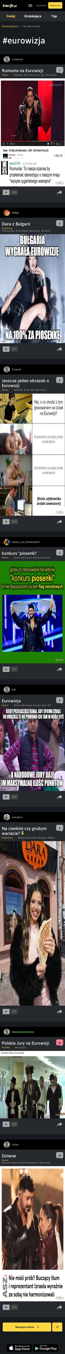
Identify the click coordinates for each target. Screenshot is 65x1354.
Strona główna (10, 26)
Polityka (6, 1047)
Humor (5, 75)
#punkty (37, 705)
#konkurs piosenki (41, 557)
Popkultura (7, 228)
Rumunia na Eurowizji (22, 70)
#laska (25, 231)
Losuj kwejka (57, 1327)
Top (54, 16)
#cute (18, 231)
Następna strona (25, 1327)
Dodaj (10, 16)
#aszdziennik (32, 1162)
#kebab (21, 837)
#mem (27, 75)
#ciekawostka (8, 231)
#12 (49, 705)
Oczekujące (32, 16)
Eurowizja (11, 700)
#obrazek (18, 75)
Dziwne (9, 1155)
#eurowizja (51, 75)
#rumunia (35, 75)
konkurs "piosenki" (19, 553)
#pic (43, 75)
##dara (51, 837)
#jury (44, 705)
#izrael (17, 557)
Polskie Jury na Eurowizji (25, 1043)
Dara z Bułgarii (16, 223)
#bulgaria (46, 231)
